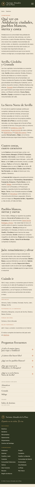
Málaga (9, 184)
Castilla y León (5, 456)
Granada (9, 87)
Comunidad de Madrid (25, 459)
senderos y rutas (16, 128)
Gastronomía (5, 437)
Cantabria (21, 453)
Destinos (8, 11)
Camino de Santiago (7, 443)
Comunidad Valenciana (8, 462)
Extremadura (22, 462)
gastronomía (16, 130)
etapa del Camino (20, 132)
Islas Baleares (22, 465)
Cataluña (4, 459)
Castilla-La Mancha (24, 456)
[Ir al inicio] (32, 483)
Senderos (4, 432)
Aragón (20, 450)
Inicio (2, 11)
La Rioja (20, 468)
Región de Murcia (6, 473)
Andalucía (4, 450)
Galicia (3, 465)
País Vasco (21, 471)
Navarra (3, 471)
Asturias (3, 453)
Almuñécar (13, 194)
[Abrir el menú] (32, 3)
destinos (6, 335)
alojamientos (8, 132)
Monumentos (5, 434)
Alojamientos (5, 440)
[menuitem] (31, 462)
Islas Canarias (5, 468)
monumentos (5, 130)
